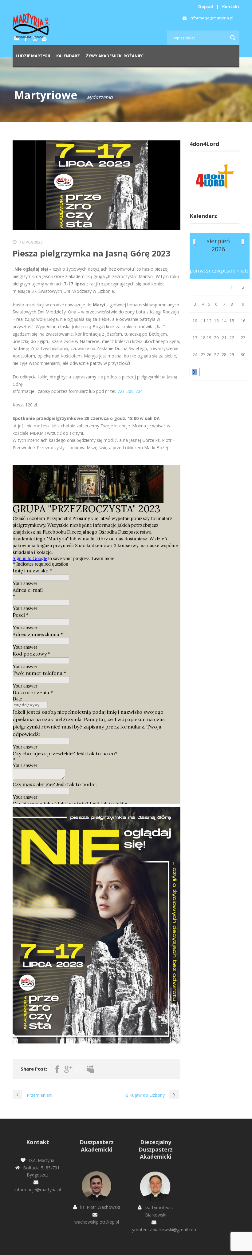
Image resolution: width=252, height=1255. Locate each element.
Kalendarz (68, 56)
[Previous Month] (194, 242)
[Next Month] (243, 242)
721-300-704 (130, 391)
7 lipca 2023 (30, 242)
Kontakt (230, 6)
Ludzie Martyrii (33, 56)
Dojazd (205, 6)
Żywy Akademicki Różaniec (115, 56)
